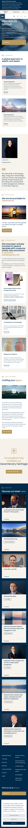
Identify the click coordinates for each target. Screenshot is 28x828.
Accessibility (18, 774)
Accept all (14, 823)
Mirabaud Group (6, 755)
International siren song (10, 539)
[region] (14, 813)
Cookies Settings (14, 815)
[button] (18, 16)
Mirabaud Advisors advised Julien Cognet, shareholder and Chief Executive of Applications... (13, 696)
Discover (6, 92)
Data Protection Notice (20, 756)
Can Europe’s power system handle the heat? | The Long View (14, 511)
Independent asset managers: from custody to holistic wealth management (14, 662)
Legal (3, 776)
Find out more (7, 230)
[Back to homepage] (2, 16)
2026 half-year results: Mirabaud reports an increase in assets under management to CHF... (14, 628)
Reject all (14, 819)
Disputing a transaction (18, 779)
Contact (4, 772)
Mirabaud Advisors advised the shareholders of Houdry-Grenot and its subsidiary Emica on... (14, 731)
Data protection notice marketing (20, 761)
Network (4, 765)
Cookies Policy (19, 766)
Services (4, 762)
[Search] (21, 16)
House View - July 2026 (10, 569)
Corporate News (6, 769)
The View (4, 759)
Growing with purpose (10, 596)
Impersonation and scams (20, 770)
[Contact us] (14, 16)
